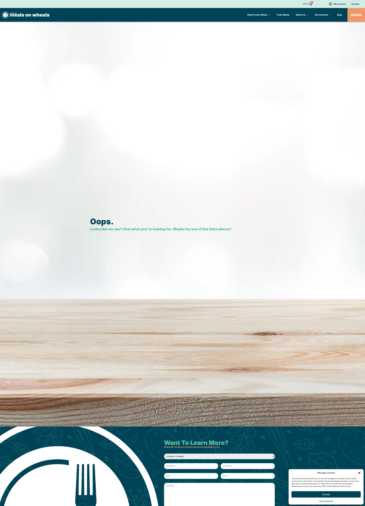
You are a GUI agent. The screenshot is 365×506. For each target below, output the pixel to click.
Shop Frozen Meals (257, 14)
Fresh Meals (283, 14)
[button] (359, 472)
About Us (300, 14)
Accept (326, 494)
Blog (339, 14)
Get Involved (321, 14)
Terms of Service (326, 501)
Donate (356, 15)
